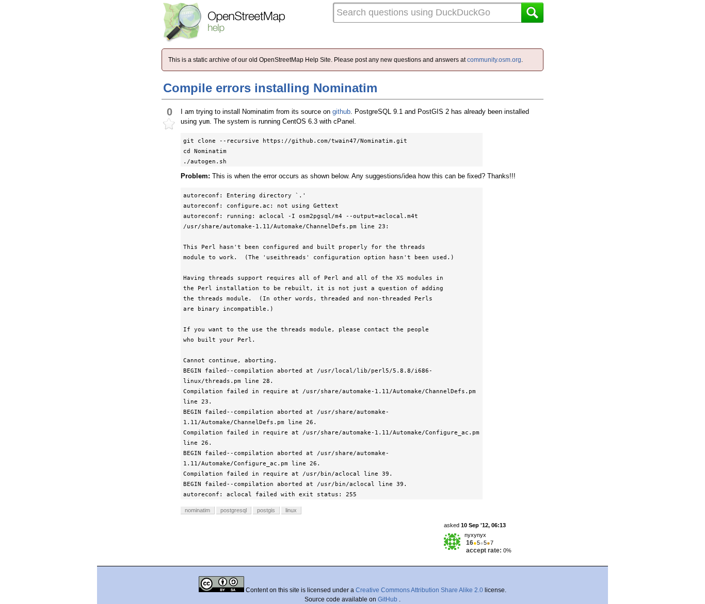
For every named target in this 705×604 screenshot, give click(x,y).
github (341, 111)
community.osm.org (494, 59)
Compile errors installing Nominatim (270, 88)
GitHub (388, 599)
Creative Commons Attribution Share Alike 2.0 (419, 590)
